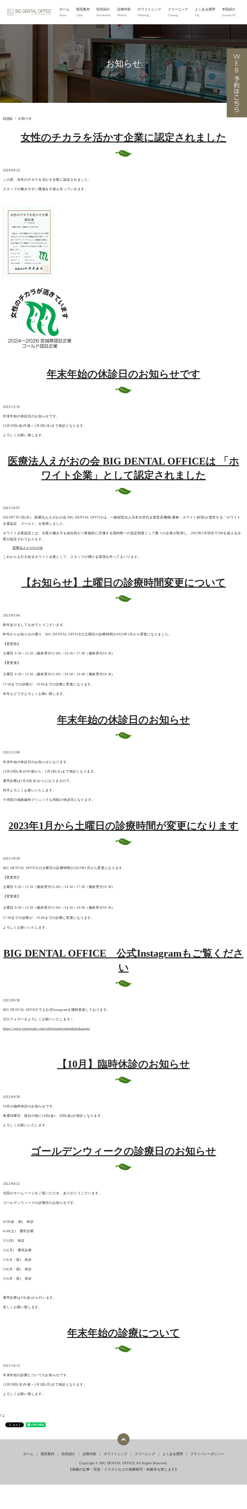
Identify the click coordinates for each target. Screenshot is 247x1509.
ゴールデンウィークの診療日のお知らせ (123, 1151)
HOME (8, 118)
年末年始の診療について (123, 1332)
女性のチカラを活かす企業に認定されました (123, 137)
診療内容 (124, 12)
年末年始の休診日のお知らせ (123, 719)
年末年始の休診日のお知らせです (123, 374)
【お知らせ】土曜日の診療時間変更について (123, 582)
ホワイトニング (149, 12)
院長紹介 (103, 12)
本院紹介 (229, 12)
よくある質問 (205, 12)
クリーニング (178, 12)
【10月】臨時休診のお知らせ (123, 1064)
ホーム (64, 12)
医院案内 (83, 12)
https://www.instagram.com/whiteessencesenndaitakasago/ (46, 1028)
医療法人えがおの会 (28, 548)
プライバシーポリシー (207, 1454)
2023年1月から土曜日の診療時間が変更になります (123, 825)
